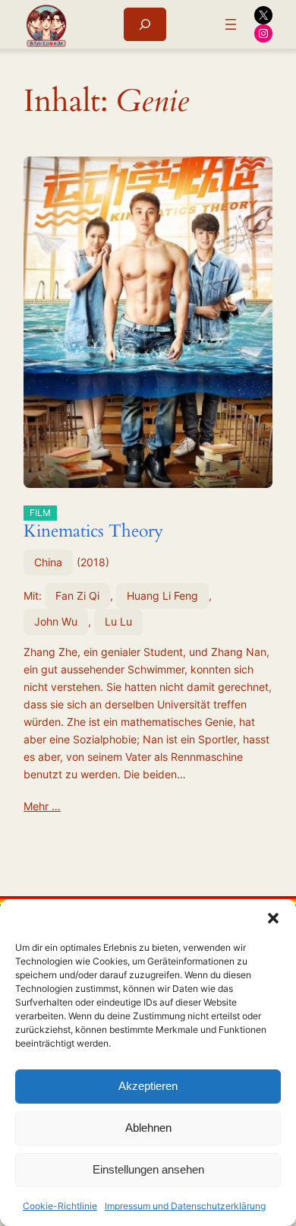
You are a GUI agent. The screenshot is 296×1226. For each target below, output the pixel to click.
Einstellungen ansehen (148, 1169)
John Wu (55, 621)
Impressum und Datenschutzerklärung (185, 1206)
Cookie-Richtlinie (60, 1206)
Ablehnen (148, 1127)
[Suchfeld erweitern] (145, 24)
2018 (92, 562)
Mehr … (42, 806)
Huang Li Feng (162, 595)
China (48, 562)
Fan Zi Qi (77, 595)
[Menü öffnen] (231, 24)
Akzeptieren (148, 1085)
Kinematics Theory (93, 525)
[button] (273, 918)
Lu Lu (118, 621)
